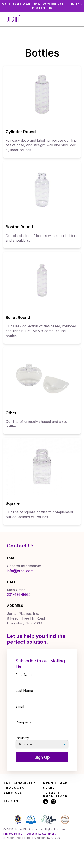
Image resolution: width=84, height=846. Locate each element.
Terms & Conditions (55, 794)
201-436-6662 (18, 594)
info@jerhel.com (20, 571)
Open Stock (55, 782)
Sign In (10, 800)
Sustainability (19, 782)
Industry (22, 738)
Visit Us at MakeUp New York (42, 6)
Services (12, 792)
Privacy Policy (12, 833)
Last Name (24, 690)
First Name (24, 675)
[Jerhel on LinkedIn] (45, 802)
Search (50, 787)
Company (23, 722)
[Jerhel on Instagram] (53, 802)
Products (14, 787)
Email (20, 706)
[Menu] (74, 19)
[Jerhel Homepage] (14, 19)
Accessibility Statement (40, 833)
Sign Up (42, 757)
